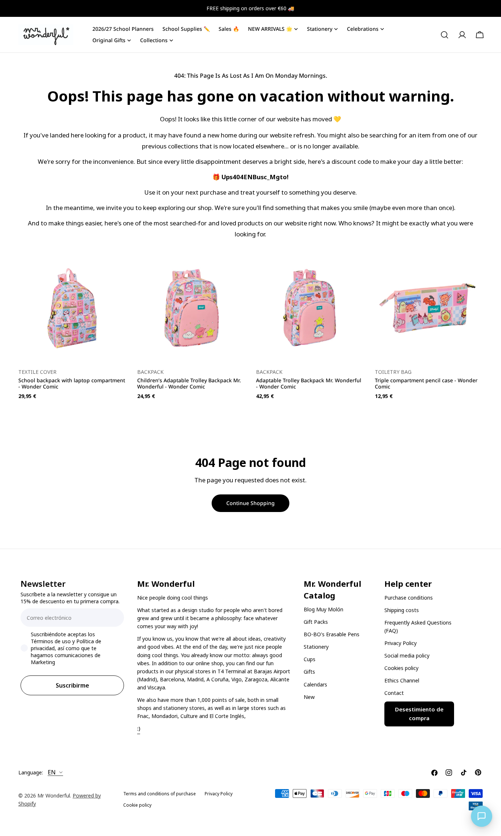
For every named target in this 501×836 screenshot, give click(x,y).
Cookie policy (137, 805)
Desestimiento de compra (419, 714)
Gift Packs (316, 621)
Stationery (316, 646)
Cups (309, 659)
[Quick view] (115, 270)
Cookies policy (401, 668)
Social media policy (406, 655)
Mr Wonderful (53, 795)
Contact (394, 693)
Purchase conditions (408, 597)
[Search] (444, 34)
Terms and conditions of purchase (159, 794)
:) (138, 728)
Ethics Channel (401, 680)
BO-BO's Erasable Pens (331, 634)
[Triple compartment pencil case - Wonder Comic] (429, 308)
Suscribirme (72, 685)
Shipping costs (401, 610)
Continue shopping (250, 503)
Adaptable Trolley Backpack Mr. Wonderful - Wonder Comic (308, 383)
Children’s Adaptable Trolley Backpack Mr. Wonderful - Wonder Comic (189, 383)
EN (52, 772)
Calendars (315, 684)
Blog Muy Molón (323, 609)
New (309, 696)
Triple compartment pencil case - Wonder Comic (426, 383)
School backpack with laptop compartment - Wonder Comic (71, 383)
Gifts (309, 671)
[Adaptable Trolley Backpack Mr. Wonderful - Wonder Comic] (310, 308)
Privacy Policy (400, 643)
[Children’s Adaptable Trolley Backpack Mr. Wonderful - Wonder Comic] (191, 308)
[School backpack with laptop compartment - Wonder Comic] (72, 308)
